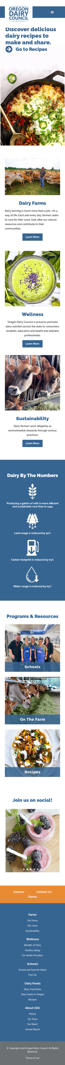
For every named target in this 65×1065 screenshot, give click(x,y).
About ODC (32, 1008)
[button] (52, 12)
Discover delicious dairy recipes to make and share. (30, 36)
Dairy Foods (33, 983)
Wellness (32, 939)
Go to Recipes (31, 49)
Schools (32, 964)
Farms (32, 914)
